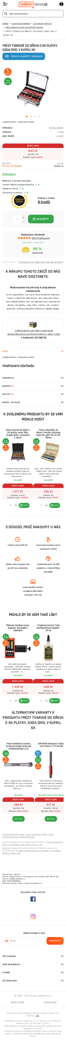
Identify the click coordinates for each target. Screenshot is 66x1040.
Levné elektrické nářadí (13, 834)
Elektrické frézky (42, 24)
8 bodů (44, 202)
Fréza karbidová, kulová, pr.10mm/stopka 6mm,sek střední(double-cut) (18, 746)
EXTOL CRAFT (56, 128)
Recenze (8, 386)
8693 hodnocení (41, 238)
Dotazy (7, 394)
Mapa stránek (18, 1002)
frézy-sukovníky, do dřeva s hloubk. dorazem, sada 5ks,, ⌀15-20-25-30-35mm (48, 433)
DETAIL (18, 819)
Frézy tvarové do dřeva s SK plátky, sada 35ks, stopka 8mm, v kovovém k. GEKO (18, 433)
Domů (5, 24)
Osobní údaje (50, 1002)
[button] (24, 505)
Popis (5, 351)
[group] (17, 468)
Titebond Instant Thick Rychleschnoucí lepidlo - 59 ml (48, 628)
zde (37, 1016)
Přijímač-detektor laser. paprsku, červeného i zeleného (17, 628)
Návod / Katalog (11, 402)
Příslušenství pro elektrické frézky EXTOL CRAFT (41, 262)
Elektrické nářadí (20, 24)
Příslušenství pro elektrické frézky (24, 27)
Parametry (8, 378)
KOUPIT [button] (25, 505)
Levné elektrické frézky (36, 834)
